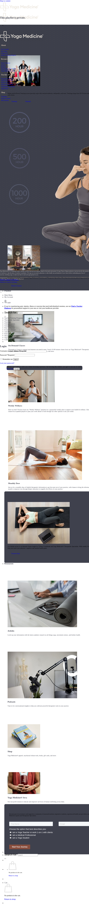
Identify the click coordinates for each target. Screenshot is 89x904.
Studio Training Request (8, 55)
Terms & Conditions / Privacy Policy (9, 280)
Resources (8, 564)
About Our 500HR (6, 83)
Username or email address (13, 351)
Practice (7, 291)
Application (4, 88)
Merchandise (5, 100)
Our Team (4, 51)
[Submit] (5, 858)
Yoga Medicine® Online (8, 69)
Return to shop (13, 875)
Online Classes (9, 326)
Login (9, 302)
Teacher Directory (11, 852)
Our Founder (5, 49)
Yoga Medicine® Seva (8, 71)
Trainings (4, 96)
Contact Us (4, 53)
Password (7, 355)
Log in (16, 359)
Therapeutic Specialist (8, 86)
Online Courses (5, 98)
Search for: (10, 854)
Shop (6, 336)
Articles (3, 65)
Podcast (3, 67)
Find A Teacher (5, 63)
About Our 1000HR (7, 84)
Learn (6, 25)
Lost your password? (7, 363)
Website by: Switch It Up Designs (8, 279)
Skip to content (5, 1)
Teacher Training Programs (13, 318)
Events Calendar (10, 330)
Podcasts (7, 334)
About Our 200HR (6, 81)
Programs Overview (7, 79)
